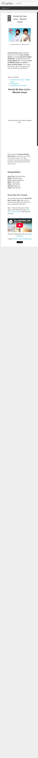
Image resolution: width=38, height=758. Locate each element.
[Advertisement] (20, 107)
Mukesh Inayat (17, 239)
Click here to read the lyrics (19, 211)
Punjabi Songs (27, 239)
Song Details (14, 83)
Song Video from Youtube (18, 85)
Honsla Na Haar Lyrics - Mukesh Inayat (20, 19)
